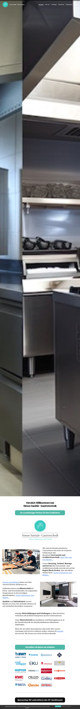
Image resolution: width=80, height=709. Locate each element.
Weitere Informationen (66, 706)
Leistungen (54, 4)
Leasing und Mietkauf (10, 582)
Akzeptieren (58, 706)
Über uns (47, 4)
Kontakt (76, 4)
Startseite (41, 4)
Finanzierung (69, 4)
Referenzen (61, 4)
